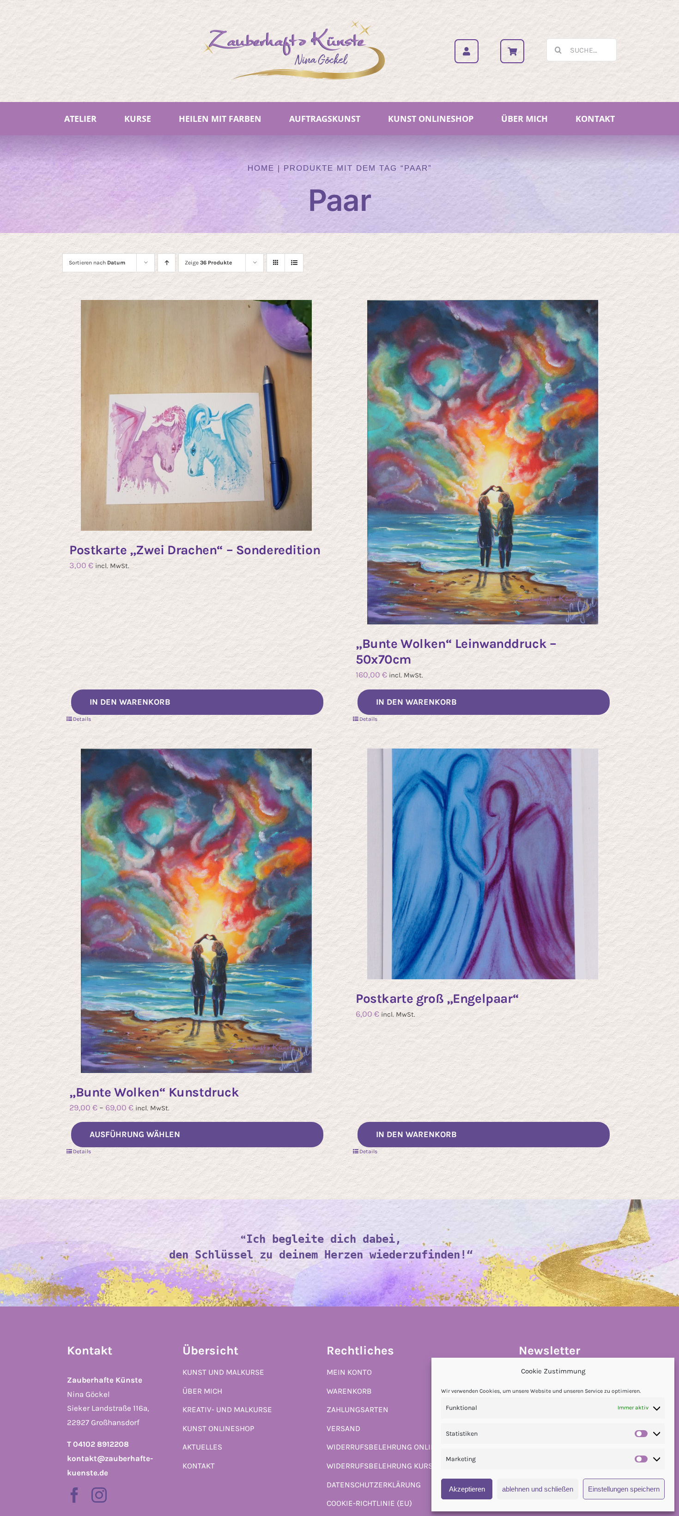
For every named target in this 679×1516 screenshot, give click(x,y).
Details (82, 719)
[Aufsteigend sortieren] (167, 262)
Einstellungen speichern (624, 1489)
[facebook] (74, 1495)
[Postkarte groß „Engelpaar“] (483, 864)
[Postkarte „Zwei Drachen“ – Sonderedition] (196, 415)
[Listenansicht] (294, 263)
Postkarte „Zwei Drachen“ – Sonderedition (194, 549)
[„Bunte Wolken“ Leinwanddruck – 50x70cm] (483, 462)
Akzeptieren (467, 1489)
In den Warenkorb (130, 702)
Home (261, 168)
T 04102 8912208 (98, 1444)
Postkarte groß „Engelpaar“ (437, 998)
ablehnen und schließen (537, 1489)
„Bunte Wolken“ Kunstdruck (154, 1092)
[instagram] (99, 1495)
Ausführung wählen (135, 1134)
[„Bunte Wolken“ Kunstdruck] (196, 911)
